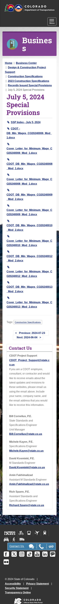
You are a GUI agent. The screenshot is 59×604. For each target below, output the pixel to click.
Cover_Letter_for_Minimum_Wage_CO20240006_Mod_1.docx (29, 150)
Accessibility (13, 583)
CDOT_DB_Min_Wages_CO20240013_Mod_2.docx (29, 289)
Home (8, 63)
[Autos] (6, 539)
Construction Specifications (25, 76)
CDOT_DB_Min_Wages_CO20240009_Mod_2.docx (29, 196)
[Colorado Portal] (29, 600)
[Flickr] (6, 562)
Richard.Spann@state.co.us (26, 505)
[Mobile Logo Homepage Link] (29, 8)
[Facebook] (6, 554)
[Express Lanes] (9, 533)
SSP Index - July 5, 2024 (25, 122)
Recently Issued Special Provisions (30, 85)
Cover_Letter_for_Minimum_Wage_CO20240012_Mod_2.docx (29, 273)
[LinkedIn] (45, 554)
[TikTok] (29, 554)
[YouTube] (37, 554)
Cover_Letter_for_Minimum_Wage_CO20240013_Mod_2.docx (29, 304)
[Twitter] (14, 554)
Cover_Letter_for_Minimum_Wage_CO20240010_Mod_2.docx (29, 243)
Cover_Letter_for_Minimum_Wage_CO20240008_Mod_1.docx (29, 181)
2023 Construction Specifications (28, 81)
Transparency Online (18, 592)
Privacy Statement (37, 583)
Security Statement (17, 588)
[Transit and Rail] (29, 533)
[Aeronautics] (37, 533)
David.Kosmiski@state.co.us (27, 467)
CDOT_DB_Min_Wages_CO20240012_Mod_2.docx (29, 258)
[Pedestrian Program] (14, 539)
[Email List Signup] (53, 554)
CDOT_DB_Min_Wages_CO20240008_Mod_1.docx (29, 166)
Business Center (26, 63)
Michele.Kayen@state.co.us (26, 450)
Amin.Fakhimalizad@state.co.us (29, 484)
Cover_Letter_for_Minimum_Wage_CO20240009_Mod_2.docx (29, 212)
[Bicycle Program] (21, 533)
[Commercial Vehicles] (22, 539)
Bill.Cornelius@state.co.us (25, 434)
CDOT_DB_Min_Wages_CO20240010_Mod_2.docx (29, 227)
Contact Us (17, 546)
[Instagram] (22, 554)
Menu (52, 21)
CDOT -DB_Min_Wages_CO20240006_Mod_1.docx (29, 133)
